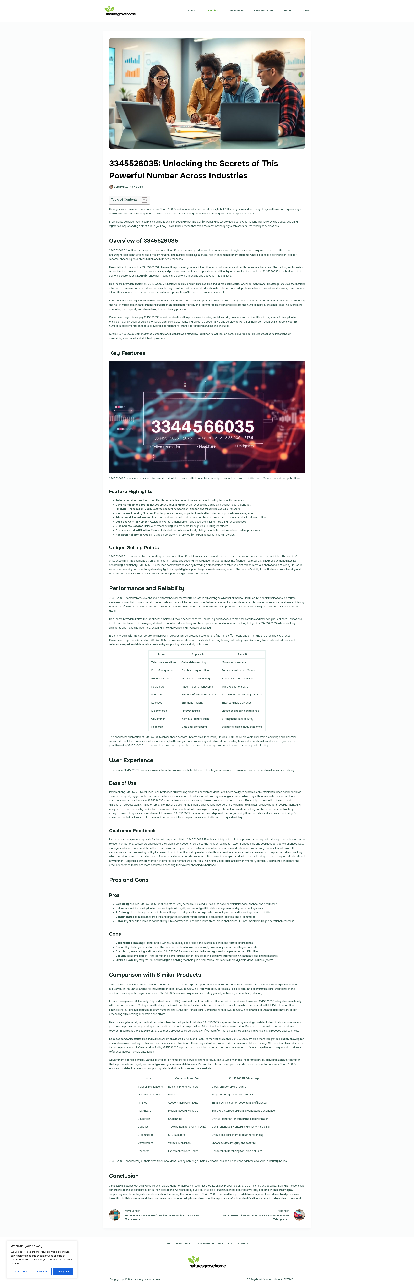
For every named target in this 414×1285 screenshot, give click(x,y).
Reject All (42, 1271)
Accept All (63, 1271)
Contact (306, 10)
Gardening (211, 10)
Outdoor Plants (264, 10)
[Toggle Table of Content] (143, 200)
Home (191, 10)
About (287, 10)
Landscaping (236, 10)
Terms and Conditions (210, 1243)
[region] (42, 1260)
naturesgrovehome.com (146, 1279)
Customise (21, 1271)
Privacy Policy (184, 1243)
